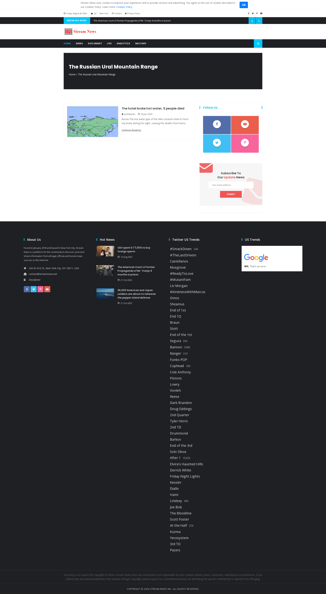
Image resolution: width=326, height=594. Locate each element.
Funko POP (178, 360)
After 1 (175, 458)
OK (244, 5)
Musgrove (178, 267)
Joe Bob (176, 507)
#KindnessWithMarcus (187, 292)
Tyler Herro (179, 421)
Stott (174, 329)
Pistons (176, 378)
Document (95, 43)
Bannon (176, 347)
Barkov (175, 439)
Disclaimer (34, 279)
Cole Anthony (180, 372)
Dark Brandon (181, 403)
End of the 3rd (181, 446)
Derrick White (180, 470)
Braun (174, 322)
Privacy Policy (133, 13)
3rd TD (175, 544)
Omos (174, 298)
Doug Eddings (181, 409)
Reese (174, 397)
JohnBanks (129, 114)
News (79, 43)
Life (109, 43)
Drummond (179, 433)
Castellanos (179, 261)
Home (67, 43)
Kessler (175, 482)
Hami (174, 495)
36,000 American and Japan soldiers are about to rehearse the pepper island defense (136, 293)
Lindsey (176, 501)
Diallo (174, 489)
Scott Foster (179, 519)
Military (140, 43)
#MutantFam (180, 280)
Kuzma (175, 532)
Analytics (123, 43)
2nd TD (175, 427)
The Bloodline (181, 513)
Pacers (175, 550)
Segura (175, 341)
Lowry (174, 384)
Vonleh (175, 390)
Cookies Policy (124, 7)
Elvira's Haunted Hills (186, 464)
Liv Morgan (179, 286)
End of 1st (178, 310)
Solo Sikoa (178, 452)
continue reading (131, 130)
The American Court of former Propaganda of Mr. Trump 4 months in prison (132, 20)
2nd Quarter (179, 415)
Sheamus (177, 304)
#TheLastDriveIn (183, 255)
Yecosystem (179, 538)
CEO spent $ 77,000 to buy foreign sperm (133, 249)
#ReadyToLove (181, 273)
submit (231, 194)
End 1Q (175, 316)
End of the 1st (181, 335)
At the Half (178, 525)
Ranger (175, 353)
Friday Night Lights (185, 476)
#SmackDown (181, 249)
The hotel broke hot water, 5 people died (153, 108)
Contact (118, 13)
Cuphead (177, 366)
